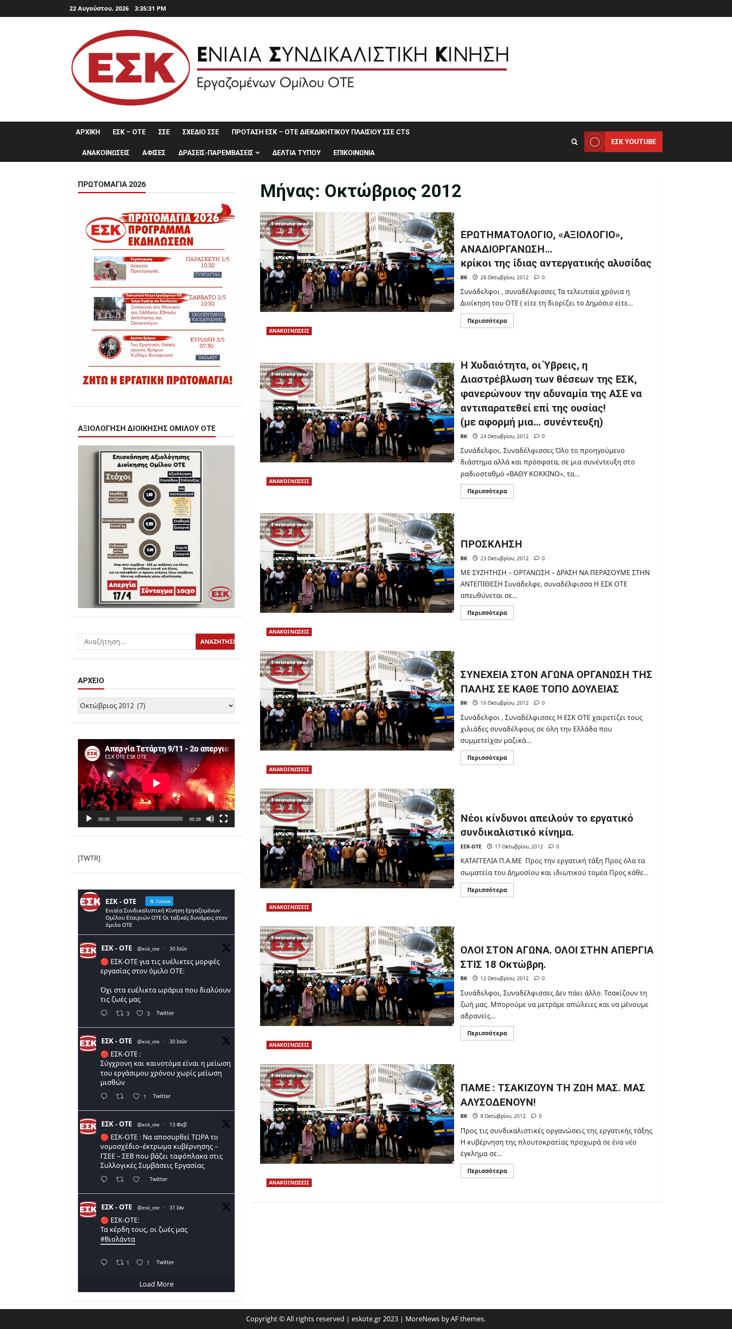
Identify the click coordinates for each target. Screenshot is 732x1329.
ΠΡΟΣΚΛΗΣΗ (357, 577)
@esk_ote (148, 948)
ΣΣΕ (164, 132)
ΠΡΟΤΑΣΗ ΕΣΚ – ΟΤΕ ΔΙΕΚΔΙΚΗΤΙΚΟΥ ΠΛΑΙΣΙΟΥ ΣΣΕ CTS (321, 132)
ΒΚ (463, 277)
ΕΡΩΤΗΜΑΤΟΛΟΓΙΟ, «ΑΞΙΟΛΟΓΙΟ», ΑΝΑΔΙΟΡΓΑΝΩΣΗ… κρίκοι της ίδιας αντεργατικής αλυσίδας (357, 277)
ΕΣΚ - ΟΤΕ (116, 948)
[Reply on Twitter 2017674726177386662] (106, 1263)
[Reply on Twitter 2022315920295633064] (106, 1180)
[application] (156, 783)
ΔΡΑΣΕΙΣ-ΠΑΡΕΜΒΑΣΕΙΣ (215, 153)
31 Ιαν (176, 1207)
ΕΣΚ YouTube (633, 142)
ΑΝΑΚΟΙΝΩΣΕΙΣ (106, 153)
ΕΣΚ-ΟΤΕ (471, 846)
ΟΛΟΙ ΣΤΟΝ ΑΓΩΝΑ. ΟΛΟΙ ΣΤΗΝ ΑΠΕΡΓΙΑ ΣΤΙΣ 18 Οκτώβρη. (357, 991)
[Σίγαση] (210, 819)
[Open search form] (574, 141)
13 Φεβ (178, 1124)
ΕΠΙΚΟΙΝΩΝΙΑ (354, 153)
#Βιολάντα (117, 1239)
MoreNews (422, 1318)
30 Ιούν (178, 948)
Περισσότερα (490, 322)
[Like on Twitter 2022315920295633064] (138, 1180)
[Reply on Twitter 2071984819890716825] (106, 1014)
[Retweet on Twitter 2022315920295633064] (122, 1180)
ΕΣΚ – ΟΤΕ (129, 132)
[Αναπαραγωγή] (89, 819)
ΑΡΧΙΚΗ (88, 132)
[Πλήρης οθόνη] (223, 819)
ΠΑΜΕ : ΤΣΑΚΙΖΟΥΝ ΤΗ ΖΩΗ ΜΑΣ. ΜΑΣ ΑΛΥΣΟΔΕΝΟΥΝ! (357, 1128)
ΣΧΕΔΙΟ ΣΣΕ (201, 132)
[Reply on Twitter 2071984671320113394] (106, 1097)
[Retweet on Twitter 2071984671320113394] (122, 1097)
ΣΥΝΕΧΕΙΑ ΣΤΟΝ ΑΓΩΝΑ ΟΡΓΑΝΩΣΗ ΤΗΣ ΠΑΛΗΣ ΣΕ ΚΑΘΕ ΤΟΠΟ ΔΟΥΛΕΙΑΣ (357, 715)
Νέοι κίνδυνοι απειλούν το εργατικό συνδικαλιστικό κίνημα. (357, 853)
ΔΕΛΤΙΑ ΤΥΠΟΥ (296, 153)
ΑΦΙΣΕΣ (154, 153)
